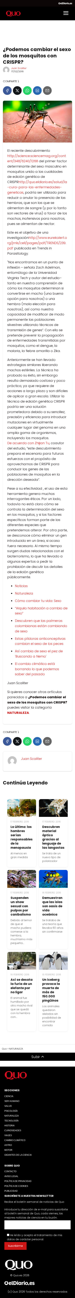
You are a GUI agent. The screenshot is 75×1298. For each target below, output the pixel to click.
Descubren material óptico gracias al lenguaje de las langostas (53, 837)
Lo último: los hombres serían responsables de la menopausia (22, 837)
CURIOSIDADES (12, 1130)
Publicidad (11, 1191)
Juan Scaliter (19, 68)
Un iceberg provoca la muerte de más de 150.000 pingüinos (51, 990)
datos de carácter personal (25, 1239)
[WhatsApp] (27, 90)
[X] (17, 90)
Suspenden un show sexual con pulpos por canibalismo (21, 906)
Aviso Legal (11, 1176)
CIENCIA (8, 1096)
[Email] (47, 90)
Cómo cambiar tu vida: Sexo (38, 600)
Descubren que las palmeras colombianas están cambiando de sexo (41, 625)
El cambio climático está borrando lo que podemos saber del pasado (37, 669)
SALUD (8, 1106)
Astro (8, 1145)
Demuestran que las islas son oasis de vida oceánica (52, 906)
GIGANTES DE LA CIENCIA (18, 1155)
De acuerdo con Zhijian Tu (28, 443)
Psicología (11, 1111)
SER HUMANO (11, 1101)
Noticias (21, 586)
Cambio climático (14, 1140)
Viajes (8, 1135)
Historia (9, 1125)
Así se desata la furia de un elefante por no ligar (22, 985)
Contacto (10, 1171)
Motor (8, 1150)
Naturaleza (24, 593)
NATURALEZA (11, 1116)
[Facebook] (7, 90)
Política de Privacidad (17, 1181)
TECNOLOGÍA (11, 1120)
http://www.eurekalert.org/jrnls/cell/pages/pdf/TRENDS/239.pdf (37, 242)
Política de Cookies (16, 1186)
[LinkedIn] (37, 90)
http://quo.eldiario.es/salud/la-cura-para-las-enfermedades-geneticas (37, 187)
